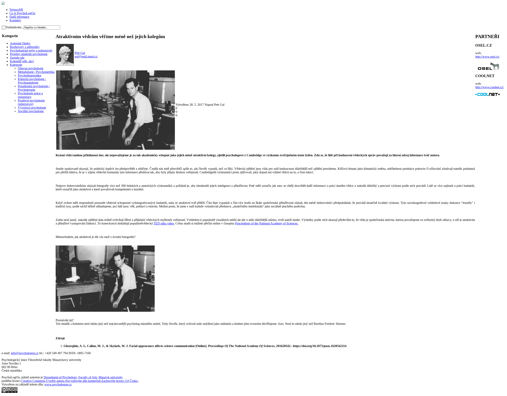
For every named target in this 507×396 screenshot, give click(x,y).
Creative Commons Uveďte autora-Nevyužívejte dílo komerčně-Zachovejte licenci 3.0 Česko (79, 381)
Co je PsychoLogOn (22, 13)
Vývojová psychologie (32, 107)
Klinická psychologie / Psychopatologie (32, 80)
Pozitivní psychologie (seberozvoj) (31, 102)
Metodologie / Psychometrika (36, 72)
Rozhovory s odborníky (25, 47)
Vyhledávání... (15, 27)
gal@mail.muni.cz (86, 56)
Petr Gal (80, 53)
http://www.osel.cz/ (487, 56)
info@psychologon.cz (24, 353)
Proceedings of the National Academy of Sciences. (266, 223)
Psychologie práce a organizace (30, 95)
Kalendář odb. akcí (22, 61)
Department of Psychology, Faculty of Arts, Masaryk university (83, 377)
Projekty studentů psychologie (29, 54)
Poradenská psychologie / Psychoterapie (34, 87)
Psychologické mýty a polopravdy (31, 50)
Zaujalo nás (17, 57)
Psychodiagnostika (29, 75)
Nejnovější (16, 9)
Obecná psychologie (30, 68)
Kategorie (16, 64)
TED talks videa (163, 223)
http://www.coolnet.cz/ (489, 87)
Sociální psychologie (31, 111)
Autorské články (20, 43)
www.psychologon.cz (58, 384)
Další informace (19, 16)
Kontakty (15, 20)
